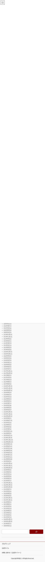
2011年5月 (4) (7, 508)
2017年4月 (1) (7, 381)
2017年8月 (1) (7, 375)
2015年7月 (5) (7, 422)
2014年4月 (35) (8, 454)
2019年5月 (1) (7, 341)
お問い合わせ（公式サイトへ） (12, 553)
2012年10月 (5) (8, 487)
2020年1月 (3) (7, 332)
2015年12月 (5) (8, 411)
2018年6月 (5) (7, 358)
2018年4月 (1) (7, 362)
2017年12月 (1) (8, 371)
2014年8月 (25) (8, 446)
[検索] (36, 532)
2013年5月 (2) (7, 476)
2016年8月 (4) (7, 394)
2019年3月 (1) (7, 345)
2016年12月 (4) (8, 386)
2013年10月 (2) (8, 467)
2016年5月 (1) (7, 401)
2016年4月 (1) (7, 403)
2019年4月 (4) (7, 343)
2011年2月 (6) (7, 515)
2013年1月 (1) (7, 480)
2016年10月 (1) (8, 390)
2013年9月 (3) (7, 469)
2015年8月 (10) (8, 420)
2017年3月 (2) (7, 384)
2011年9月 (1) (7, 502)
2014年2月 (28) (8, 459)
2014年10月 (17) (8, 442)
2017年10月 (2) (8, 373)
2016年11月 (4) (8, 388)
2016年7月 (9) (7, 396)
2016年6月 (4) (7, 399)
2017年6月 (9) (7, 379)
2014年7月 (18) (8, 448)
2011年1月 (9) (7, 517)
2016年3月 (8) (7, 405)
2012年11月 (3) (8, 484)
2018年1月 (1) (7, 368)
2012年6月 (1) (7, 489)
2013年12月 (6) (8, 463)
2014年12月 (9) (8, 437)
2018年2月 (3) (7, 366)
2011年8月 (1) (7, 504)
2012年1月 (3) (7, 495)
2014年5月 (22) (8, 452)
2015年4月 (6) (7, 429)
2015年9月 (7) (7, 418)
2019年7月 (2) (7, 338)
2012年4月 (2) (7, 493)
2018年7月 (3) (7, 356)
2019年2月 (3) (7, 347)
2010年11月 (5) (8, 521)
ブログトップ (6, 544)
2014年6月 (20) (8, 450)
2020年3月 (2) (7, 328)
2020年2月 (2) (7, 330)
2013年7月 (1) (7, 474)
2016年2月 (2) (7, 407)
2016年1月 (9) (7, 409)
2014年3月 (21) (8, 457)
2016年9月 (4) (7, 392)
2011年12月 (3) (8, 497)
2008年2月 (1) (7, 525)
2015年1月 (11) (8, 435)
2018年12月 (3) (8, 351)
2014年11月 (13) (8, 439)
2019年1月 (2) (7, 349)
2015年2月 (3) (7, 433)
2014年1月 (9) (7, 461)
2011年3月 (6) (7, 512)
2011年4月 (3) (7, 510)
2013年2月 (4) (7, 478)
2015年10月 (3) (8, 416)
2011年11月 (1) (8, 500)
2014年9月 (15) (8, 444)
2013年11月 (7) (8, 465)
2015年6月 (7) (7, 424)
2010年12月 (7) (8, 519)
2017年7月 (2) (7, 377)
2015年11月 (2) (8, 414)
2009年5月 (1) (7, 523)
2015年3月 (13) (8, 431)
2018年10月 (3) (8, 353)
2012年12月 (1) (8, 482)
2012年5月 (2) (7, 491)
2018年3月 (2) (7, 364)
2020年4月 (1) (7, 326)
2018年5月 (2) (7, 360)
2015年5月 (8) (7, 426)
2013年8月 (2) (7, 472)
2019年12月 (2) (8, 334)
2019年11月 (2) (8, 336)
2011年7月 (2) (7, 506)
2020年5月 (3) (7, 323)
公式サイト (5, 548)
